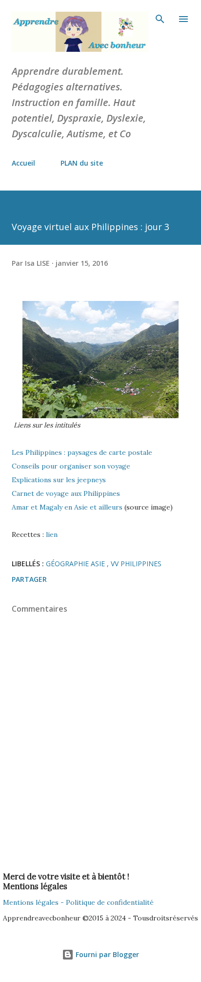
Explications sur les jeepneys (60, 479)
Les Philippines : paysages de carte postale (82, 452)
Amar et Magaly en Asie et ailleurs (68, 507)
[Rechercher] (160, 17)
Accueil (23, 163)
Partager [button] (29, 579)
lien (52, 534)
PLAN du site (81, 163)
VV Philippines (136, 563)
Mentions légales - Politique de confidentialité (78, 902)
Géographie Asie (76, 563)
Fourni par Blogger (106, 954)
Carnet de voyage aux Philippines (67, 493)
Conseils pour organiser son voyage (72, 466)
